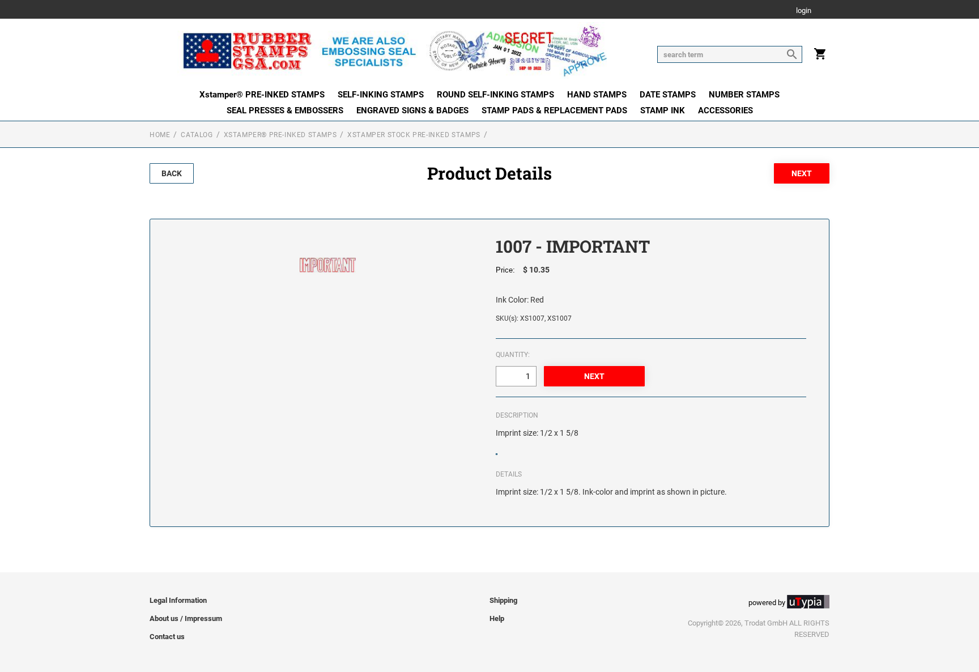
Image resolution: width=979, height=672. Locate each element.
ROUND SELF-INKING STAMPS (495, 95)
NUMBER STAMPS (744, 95)
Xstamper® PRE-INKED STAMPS (262, 95)
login (803, 11)
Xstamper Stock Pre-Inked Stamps (413, 135)
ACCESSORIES (725, 110)
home (160, 135)
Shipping (503, 600)
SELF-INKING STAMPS (381, 95)
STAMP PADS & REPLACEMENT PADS (554, 110)
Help (497, 618)
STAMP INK (662, 110)
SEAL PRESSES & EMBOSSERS (285, 110)
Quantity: (513, 355)
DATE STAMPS (668, 95)
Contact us (167, 636)
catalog (196, 135)
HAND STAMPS (597, 95)
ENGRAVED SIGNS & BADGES (412, 110)
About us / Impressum (186, 618)
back (171, 173)
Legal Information (178, 600)
